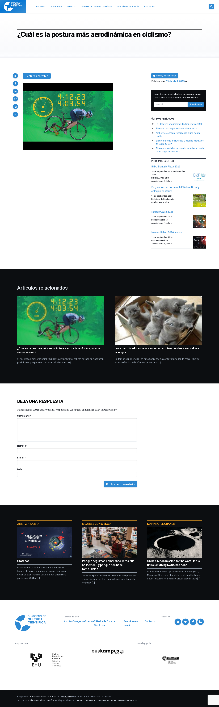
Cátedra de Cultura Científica (104, 623)
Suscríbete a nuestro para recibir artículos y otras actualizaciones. (177, 96)
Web (19, 469)
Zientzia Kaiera (28, 523)
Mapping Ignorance (161, 523)
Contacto (150, 621)
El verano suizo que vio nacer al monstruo (176, 128)
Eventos (89, 621)
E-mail (21, 457)
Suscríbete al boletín (131, 623)
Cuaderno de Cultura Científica (40, 700)
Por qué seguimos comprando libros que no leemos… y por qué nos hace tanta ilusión (108, 565)
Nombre (22, 446)
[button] (15, 75)
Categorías (78, 621)
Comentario (24, 416)
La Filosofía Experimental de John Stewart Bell (179, 124)
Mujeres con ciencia (96, 523)
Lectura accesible (37, 76)
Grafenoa (23, 561)
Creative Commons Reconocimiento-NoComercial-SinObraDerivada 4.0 (106, 700)
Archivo (68, 621)
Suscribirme (196, 104)
